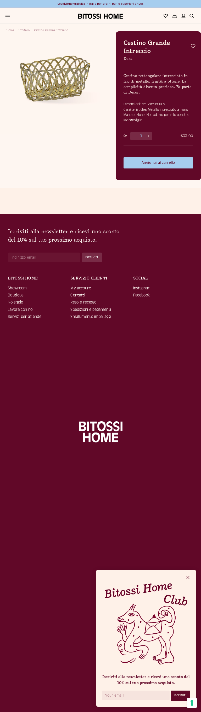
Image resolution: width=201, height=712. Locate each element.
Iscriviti (180, 695)
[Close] (188, 578)
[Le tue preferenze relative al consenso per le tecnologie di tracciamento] (192, 703)
